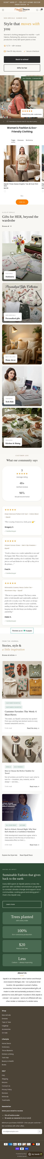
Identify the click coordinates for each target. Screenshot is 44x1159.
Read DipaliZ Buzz (26, 855)
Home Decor (6, 1043)
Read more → (34, 786)
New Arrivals (6, 1015)
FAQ (3, 1075)
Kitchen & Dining (8, 1054)
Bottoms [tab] (29, 140)
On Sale (4, 1033)
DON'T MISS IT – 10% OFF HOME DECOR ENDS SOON (22, 3)
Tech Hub (5, 1058)
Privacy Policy (7, 1090)
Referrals (5, 1097)
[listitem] (22, 121)
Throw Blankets (7, 1051)
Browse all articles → (9, 655)
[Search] (37, 10)
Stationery (6, 1047)
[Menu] (3, 10)
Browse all (5, 226)
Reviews (5, 1093)
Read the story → (33, 728)
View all (22, 202)
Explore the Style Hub (9, 855)
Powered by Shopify (22, 1154)
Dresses (5, 1019)
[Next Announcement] (40, 121)
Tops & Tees (6, 1022)
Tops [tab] (13, 140)
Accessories (6, 1029)
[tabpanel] (22, 171)
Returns (4, 1082)
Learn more (10, 904)
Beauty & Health (8, 1061)
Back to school (22, 59)
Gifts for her (22, 68)
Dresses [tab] (21, 140)
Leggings (5, 1026)
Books (4, 1065)
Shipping (5, 1079)
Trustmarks (6, 1100)
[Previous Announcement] (3, 121)
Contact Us (6, 1086)
